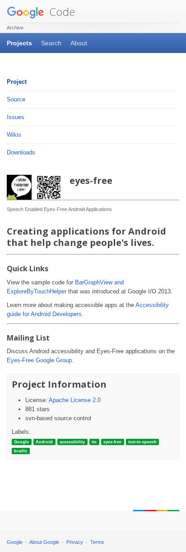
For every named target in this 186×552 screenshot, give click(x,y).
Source (16, 99)
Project (17, 81)
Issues (15, 117)
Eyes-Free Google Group (39, 360)
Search (51, 43)
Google (15, 542)
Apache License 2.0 (75, 400)
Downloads (21, 152)
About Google (44, 542)
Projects (19, 43)
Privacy (74, 542)
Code (60, 11)
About (78, 43)
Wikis (14, 134)
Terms (97, 542)
